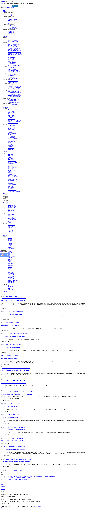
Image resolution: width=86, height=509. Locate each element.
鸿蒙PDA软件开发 (7, 103)
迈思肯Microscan (11, 136)
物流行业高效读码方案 (13, 70)
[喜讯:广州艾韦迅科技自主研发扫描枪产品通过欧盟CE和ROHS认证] (16, 459)
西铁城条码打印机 (12, 222)
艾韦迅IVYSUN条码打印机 (9, 29)
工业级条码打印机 (12, 205)
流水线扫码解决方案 (12, 46)
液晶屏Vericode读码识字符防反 (15, 53)
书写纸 (9, 268)
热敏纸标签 (10, 265)
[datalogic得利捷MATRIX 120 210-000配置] (10, 322)
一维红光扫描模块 (12, 27)
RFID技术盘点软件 (12, 77)
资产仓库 (5, 73)
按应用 (4, 236)
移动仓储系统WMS (12, 75)
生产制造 (5, 42)
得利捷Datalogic (11, 128)
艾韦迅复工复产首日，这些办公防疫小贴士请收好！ (12, 440)
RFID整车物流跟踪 (12, 69)
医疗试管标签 (11, 248)
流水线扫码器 (18, 477)
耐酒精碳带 (10, 289)
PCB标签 (10, 243)
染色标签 (10, 267)
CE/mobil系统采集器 (12, 19)
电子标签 (5, 198)
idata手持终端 (52, 476)
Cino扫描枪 (10, 142)
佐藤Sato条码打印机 (12, 219)
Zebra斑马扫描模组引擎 (13, 123)
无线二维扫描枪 (11, 109)
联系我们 (5, 294)
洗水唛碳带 (10, 285)
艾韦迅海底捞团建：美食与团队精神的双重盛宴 (11, 314)
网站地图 (45, 506)
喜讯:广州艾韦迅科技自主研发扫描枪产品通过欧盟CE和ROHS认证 (15, 461)
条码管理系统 (10, 476)
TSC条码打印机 (11, 225)
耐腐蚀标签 (10, 249)
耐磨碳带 (10, 288)
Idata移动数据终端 (12, 184)
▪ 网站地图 (3, 489)
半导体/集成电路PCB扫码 (13, 91)
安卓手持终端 (11, 163)
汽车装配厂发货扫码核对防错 (14, 50)
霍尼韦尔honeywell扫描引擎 (14, 121)
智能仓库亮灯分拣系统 (13, 49)
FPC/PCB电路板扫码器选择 (14, 94)
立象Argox (10, 230)
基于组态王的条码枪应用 (13, 41)
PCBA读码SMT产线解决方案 (14, 95)
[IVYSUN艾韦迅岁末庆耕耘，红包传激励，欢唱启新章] (13, 298)
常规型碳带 (10, 286)
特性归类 (5, 108)
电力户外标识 (11, 272)
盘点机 (9, 157)
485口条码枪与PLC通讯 (13, 38)
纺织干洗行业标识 (12, 278)
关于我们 (5, 291)
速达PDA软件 (11, 58)
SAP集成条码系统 (12, 62)
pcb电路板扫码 (6, 90)
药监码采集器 (11, 158)
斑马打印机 (45, 476)
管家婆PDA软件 (11, 61)
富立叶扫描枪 (11, 148)
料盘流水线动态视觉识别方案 (14, 102)
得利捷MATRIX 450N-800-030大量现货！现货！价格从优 (13, 383)
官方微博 (4, 1)
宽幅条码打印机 (11, 209)
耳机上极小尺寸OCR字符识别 (14, 88)
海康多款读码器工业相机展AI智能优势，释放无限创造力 (13, 336)
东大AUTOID (11, 180)
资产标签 (10, 238)
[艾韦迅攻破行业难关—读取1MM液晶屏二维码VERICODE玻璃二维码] (16, 391)
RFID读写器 (5, 196)
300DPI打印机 (11, 32)
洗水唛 (9, 264)
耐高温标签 (10, 240)
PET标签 (10, 257)
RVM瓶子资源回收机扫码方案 (14, 63)
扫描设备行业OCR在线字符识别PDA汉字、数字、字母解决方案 (15, 370)
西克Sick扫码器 (11, 137)
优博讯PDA (32, 476)
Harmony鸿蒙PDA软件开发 (14, 104)
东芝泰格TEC (11, 217)
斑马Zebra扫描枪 (11, 125)
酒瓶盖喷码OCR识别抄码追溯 (14, 87)
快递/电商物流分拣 (12, 67)
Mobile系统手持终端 (12, 162)
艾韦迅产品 (5, 11)
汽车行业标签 (11, 273)
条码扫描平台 (11, 117)
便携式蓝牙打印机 (12, 33)
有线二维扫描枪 (11, 112)
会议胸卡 (10, 239)
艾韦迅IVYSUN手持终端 (8, 16)
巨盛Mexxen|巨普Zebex (13, 149)
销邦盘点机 (10, 188)
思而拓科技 (55, 506)
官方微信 (9, 1)
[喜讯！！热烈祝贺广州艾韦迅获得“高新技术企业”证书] (13, 427)
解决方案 (5, 36)
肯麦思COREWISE (12, 190)
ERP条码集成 (6, 56)
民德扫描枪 (10, 144)
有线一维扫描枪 (11, 113)
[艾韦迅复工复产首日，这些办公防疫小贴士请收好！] (13, 438)
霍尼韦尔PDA (11, 172)
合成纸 (9, 261)
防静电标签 (10, 245)
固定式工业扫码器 (26, 477)
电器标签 (10, 247)
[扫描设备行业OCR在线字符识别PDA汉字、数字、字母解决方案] (15, 368)
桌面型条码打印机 (12, 207)
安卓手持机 (10, 18)
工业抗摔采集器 (11, 20)
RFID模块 (5, 194)
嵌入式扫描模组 (11, 116)
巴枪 (9, 21)
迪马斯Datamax (11, 221)
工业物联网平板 (11, 155)
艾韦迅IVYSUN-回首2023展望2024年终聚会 (10, 347)
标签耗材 (5, 235)
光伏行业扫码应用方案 (13, 81)
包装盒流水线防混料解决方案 (14, 52)
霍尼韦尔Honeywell (12, 127)
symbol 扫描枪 (26, 476)
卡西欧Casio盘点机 (12, 175)
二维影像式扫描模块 (12, 28)
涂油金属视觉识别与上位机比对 (15, 54)
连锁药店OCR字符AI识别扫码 (14, 86)
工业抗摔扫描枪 (11, 119)
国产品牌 (5, 140)
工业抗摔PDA (11, 154)
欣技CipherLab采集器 (12, 167)
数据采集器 (5, 151)
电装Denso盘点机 (12, 166)
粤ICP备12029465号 (38, 506)
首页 (4, 10)
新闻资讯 (11, 296)
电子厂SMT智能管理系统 (13, 44)
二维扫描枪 (10, 15)
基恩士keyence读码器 (12, 138)
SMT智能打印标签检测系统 (14, 48)
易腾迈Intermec (11, 132)
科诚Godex (10, 226)
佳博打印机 (10, 231)
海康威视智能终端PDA (13, 179)
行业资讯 (16, 296)
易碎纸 (9, 260)
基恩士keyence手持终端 (13, 176)
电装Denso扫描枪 (12, 133)
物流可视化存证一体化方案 (14, 71)
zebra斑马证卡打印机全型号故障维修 (9, 358)
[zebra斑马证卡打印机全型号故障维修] (9, 355)
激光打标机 (10, 211)
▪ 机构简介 (3, 486)
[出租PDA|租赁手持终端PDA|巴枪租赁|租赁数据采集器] (13, 446)
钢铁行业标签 (11, 281)
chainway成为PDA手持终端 (14, 191)
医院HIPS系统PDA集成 (13, 59)
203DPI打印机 (11, 31)
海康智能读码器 (11, 141)
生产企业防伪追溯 (12, 45)
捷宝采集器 (10, 186)
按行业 (4, 271)
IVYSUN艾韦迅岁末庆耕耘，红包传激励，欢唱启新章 (13, 300)
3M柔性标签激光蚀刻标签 (23, 479)
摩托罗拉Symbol (11, 134)
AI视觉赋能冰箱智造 (12, 100)
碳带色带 (5, 284)
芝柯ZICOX (10, 229)
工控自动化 (5, 37)
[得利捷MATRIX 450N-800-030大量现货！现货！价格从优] (14, 380)
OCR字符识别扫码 (7, 83)
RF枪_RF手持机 (11, 23)
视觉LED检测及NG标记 (13, 99)
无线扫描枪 (11, 477)
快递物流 (5, 66)
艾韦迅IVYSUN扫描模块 (8, 24)
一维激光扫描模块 (12, 25)
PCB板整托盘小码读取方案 (14, 96)
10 (16, 470)
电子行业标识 (11, 277)
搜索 (15, 5)
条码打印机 (5, 202)
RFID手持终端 (39, 476)
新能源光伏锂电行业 (7, 79)
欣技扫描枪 (10, 146)
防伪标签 (10, 244)
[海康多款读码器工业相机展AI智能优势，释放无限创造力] (14, 333)
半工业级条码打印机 (12, 206)
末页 (22, 470)
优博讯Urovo (11, 182)
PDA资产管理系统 (12, 74)
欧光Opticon (10, 130)
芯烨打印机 (10, 233)
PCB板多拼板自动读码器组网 (14, 92)
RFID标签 (15, 479)
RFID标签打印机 (11, 210)
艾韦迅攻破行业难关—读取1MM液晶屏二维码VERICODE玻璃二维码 (16, 394)
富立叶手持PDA (11, 187)
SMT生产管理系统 (18, 476)
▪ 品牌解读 (3, 484)
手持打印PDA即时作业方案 (14, 65)
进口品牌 (5, 124)
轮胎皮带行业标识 (12, 274)
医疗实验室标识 (11, 276)
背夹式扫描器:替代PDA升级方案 (15, 78)
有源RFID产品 (6, 197)
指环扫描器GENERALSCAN (14, 120)
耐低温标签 (10, 242)
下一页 (19, 470)
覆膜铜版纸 (10, 263)
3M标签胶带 (10, 269)
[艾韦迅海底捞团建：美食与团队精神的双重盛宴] (12, 311)
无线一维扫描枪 (11, 111)
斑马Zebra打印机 (11, 218)
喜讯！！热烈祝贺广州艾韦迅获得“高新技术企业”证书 (13, 429)
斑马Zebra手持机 (11, 168)
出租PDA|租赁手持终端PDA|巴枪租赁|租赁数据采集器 (13, 449)
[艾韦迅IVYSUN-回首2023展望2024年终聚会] (11, 344)
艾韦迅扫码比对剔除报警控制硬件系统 (9, 417)
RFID (4, 193)
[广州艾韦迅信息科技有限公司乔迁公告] (10, 403)
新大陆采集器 (11, 183)
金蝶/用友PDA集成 (12, 57)
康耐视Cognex (11, 129)
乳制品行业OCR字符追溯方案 (14, 85)
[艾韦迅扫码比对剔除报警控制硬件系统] (10, 414)
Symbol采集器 (11, 171)
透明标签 (10, 259)
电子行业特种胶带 (12, 282)
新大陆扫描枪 (11, 145)
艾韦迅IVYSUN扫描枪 (8, 12)
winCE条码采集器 (12, 161)
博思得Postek (11, 227)
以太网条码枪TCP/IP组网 (13, 40)
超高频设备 (5, 200)
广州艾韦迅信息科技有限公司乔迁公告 (9, 406)
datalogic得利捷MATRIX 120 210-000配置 (10, 325)
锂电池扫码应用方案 (12, 82)
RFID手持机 (10, 159)
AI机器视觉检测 (6, 98)
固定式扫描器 (11, 115)
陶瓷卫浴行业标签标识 (13, 280)
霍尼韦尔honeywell (12, 214)
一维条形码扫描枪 (12, 14)
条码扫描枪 (5, 107)
